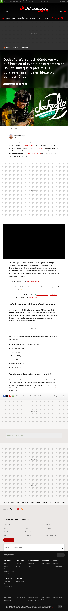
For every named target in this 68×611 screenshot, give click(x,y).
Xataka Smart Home (9, 571)
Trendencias (7, 581)
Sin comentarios (10, 84)
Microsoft (28, 532)
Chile (26, 524)
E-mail (26, 84)
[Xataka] (1, 1)
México (6, 528)
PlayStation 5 (43, 18)
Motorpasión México (58, 597)
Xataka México (7, 597)
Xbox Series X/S (31, 18)
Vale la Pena (10, 18)
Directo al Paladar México (45, 598)
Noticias (25, 396)
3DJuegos (18, 563)
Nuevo (61, 12)
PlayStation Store (35, 502)
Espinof (30, 566)
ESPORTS (36, 396)
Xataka (6, 563)
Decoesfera (7, 583)
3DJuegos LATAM (34, 9)
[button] (19, 135)
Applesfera (6, 568)
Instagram (58, 18)
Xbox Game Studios (10, 532)
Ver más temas (8, 540)
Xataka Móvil (7, 566)
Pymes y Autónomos (21, 583)
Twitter (55, 18)
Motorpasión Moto (57, 566)
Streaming (28, 535)
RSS (22, 509)
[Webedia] (8, 554)
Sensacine (31, 563)
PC (30, 396)
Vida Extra (18, 566)
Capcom (48, 532)
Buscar (61, 547)
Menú (7, 12)
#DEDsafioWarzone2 (33, 281)
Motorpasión (56, 563)
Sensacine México (33, 597)
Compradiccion (8, 586)
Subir (59, 555)
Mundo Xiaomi (7, 574)
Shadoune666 (39, 148)
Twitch (50, 380)
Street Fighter (24, 47)
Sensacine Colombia (33, 600)
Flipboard (23, 84)
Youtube (62, 18)
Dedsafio (44, 396)
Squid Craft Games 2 (27, 145)
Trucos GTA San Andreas (22, 502)
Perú (26, 528)
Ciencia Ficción (51, 535)
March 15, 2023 (33, 297)
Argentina (7, 524)
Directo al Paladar (45, 563)
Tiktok (65, 18)
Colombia (49, 524)
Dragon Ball (15, 47)
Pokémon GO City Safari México (51, 502)
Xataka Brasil (7, 600)
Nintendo (8, 47)
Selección (20, 18)
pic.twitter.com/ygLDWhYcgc (47, 295)
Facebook (52, 18)
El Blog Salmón (20, 581)
